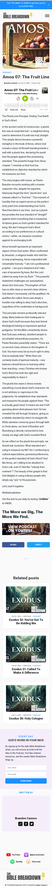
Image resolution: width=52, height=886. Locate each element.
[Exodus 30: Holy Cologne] (26, 698)
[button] (47, 16)
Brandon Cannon (10, 83)
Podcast (7, 72)
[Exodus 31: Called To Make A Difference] (26, 649)
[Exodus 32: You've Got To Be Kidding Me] (26, 599)
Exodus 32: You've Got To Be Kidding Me (26, 621)
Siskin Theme (41, 885)
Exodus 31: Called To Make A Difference (26, 670)
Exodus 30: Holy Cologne (26, 718)
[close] (49, 5)
